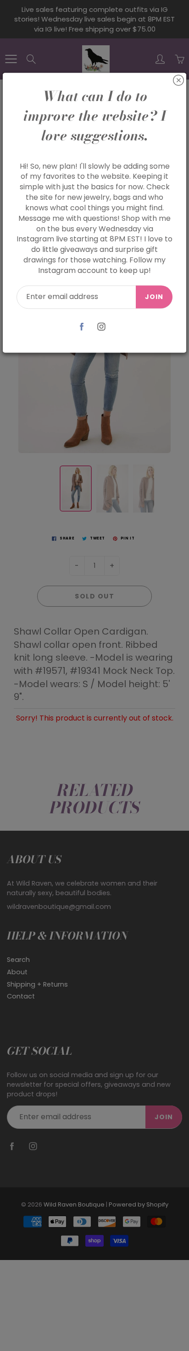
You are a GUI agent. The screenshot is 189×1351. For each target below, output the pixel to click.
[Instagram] (101, 327)
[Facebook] (81, 327)
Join (154, 296)
